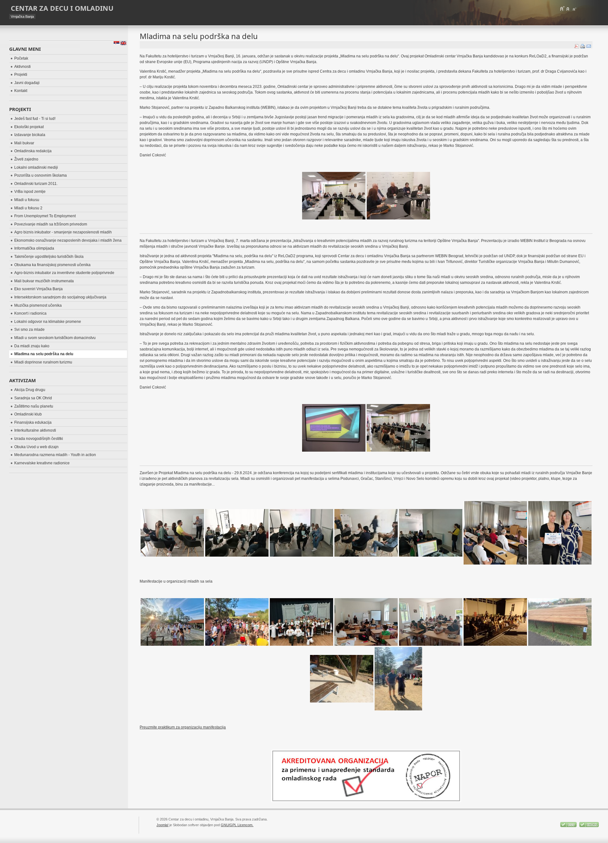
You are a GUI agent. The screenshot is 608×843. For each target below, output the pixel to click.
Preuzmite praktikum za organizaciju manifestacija (183, 727)
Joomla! (162, 825)
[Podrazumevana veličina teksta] (568, 8)
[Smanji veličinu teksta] (574, 8)
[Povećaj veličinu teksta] (562, 8)
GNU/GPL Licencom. (237, 825)
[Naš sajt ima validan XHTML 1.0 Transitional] (589, 826)
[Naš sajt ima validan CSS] (569, 826)
